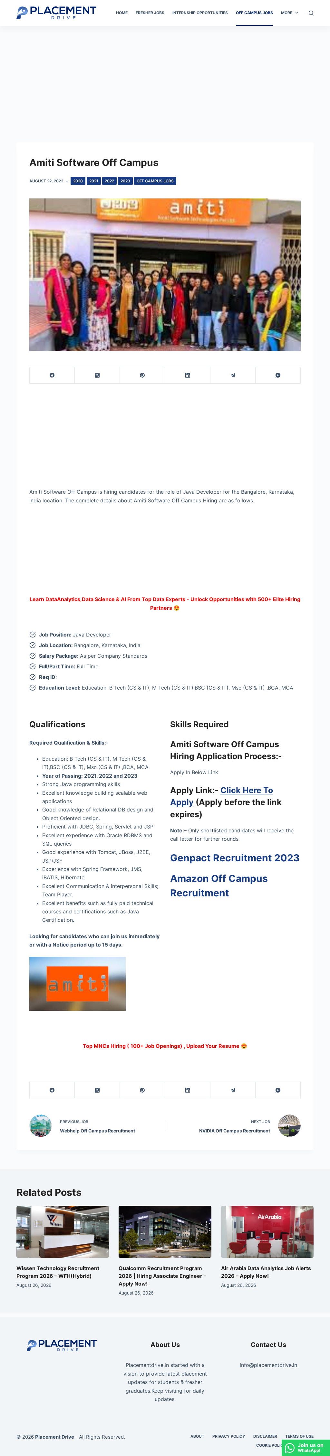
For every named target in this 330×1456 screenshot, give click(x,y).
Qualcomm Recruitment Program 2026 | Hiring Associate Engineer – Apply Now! (162, 1276)
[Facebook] (52, 375)
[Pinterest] (142, 375)
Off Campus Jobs (254, 12)
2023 (125, 181)
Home (122, 12)
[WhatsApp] (278, 375)
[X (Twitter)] (97, 375)
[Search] (311, 13)
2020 (78, 181)
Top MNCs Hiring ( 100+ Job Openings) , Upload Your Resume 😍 (165, 1046)
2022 (109, 181)
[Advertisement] (165, 73)
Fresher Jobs (150, 12)
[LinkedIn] (187, 375)
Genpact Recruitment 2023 (235, 858)
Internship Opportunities (200, 12)
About (197, 1436)
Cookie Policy (271, 1445)
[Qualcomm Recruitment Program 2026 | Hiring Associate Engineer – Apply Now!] (165, 1232)
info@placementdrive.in (268, 1365)
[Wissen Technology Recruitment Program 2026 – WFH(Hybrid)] (62, 1232)
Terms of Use (299, 1436)
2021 (93, 181)
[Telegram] (233, 375)
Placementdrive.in (147, 1365)
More (286, 12)
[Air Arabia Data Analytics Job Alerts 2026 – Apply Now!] (267, 1232)
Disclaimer (265, 1436)
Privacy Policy (228, 1436)
